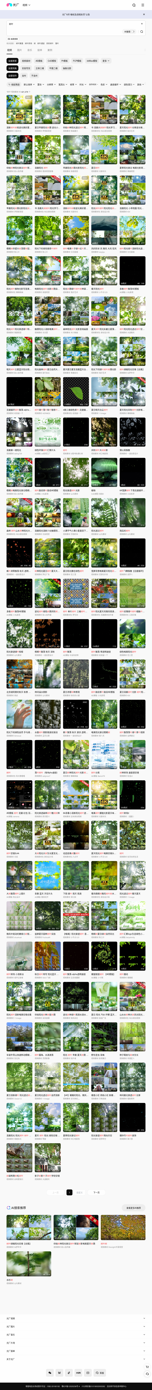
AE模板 (39, 60)
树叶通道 (41, 43)
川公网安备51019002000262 (93, 1386)
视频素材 (26, 60)
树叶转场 (28, 43)
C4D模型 (52, 60)
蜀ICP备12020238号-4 (71, 1386)
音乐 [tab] (29, 50)
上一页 (55, 1192)
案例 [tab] (50, 50)
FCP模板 (77, 60)
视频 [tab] (9, 50)
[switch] (129, 31)
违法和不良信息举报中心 (116, 1386)
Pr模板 (64, 60)
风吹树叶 (49, 43)
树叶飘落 (19, 43)
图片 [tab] (19, 50)
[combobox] (27, 5)
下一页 (96, 1192)
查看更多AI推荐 (133, 1207)
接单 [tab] (39, 50)
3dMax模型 (92, 60)
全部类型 (12, 60)
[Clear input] (142, 24)
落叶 (57, 43)
